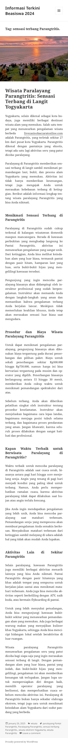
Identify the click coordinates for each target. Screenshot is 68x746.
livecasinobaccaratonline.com (43, 133)
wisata (34, 723)
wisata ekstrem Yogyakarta (32, 729)
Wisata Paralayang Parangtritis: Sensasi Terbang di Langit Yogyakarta (30, 98)
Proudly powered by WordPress (21, 741)
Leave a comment (31, 733)
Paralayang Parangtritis (30, 726)
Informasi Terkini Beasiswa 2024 (22, 10)
